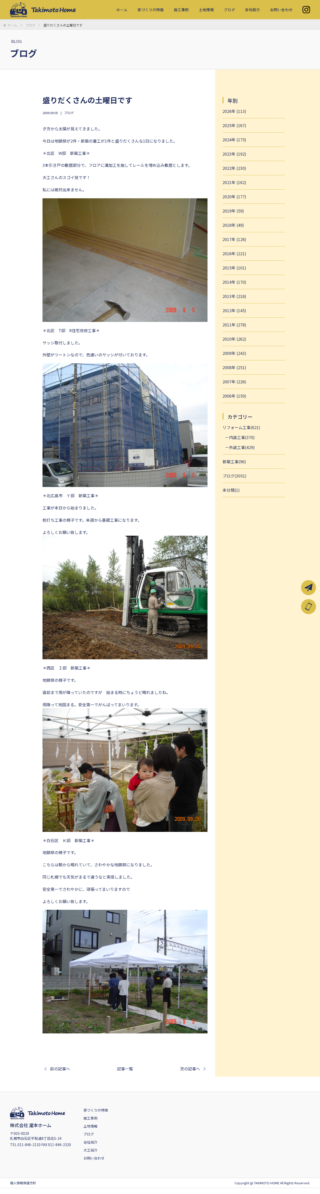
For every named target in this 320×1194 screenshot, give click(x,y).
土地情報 (206, 9)
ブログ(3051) (234, 476)
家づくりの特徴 (151, 9)
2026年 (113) (234, 111)
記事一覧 (125, 1069)
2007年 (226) (234, 382)
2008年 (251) (234, 367)
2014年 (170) (234, 282)
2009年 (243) (234, 353)
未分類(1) (231, 490)
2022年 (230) (234, 168)
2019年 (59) (233, 211)
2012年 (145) (234, 310)
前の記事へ (60, 1069)
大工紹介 (91, 1150)
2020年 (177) (234, 197)
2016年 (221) (234, 253)
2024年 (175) (234, 140)
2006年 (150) (234, 396)
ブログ (229, 9)
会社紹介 (252, 9)
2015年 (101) (234, 268)
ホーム (122, 9)
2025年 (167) (234, 125)
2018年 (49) (233, 225)
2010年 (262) (234, 339)
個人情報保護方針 (23, 1183)
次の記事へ (190, 1069)
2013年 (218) (234, 296)
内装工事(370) (242, 437)
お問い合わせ (281, 9)
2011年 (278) (234, 325)
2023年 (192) (234, 154)
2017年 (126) (234, 239)
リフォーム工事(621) (241, 427)
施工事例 (181, 9)
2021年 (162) (234, 182)
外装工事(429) (242, 447)
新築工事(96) (234, 462)
